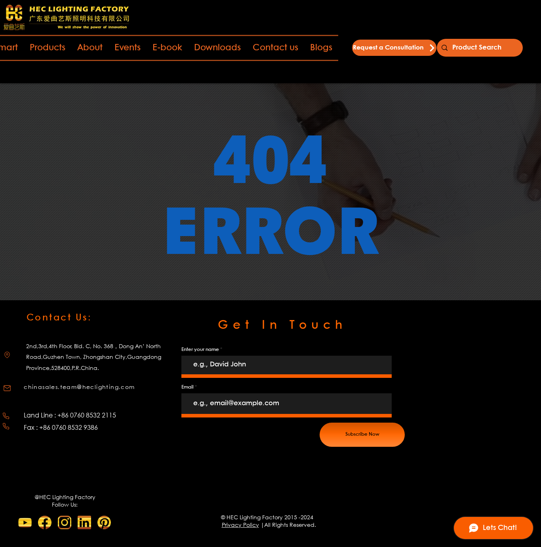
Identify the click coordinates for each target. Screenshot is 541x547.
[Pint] (104, 522)
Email (187, 387)
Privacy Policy (240, 524)
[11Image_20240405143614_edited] (25, 522)
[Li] (84, 522)
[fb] (44, 522)
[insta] (64, 522)
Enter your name (200, 349)
